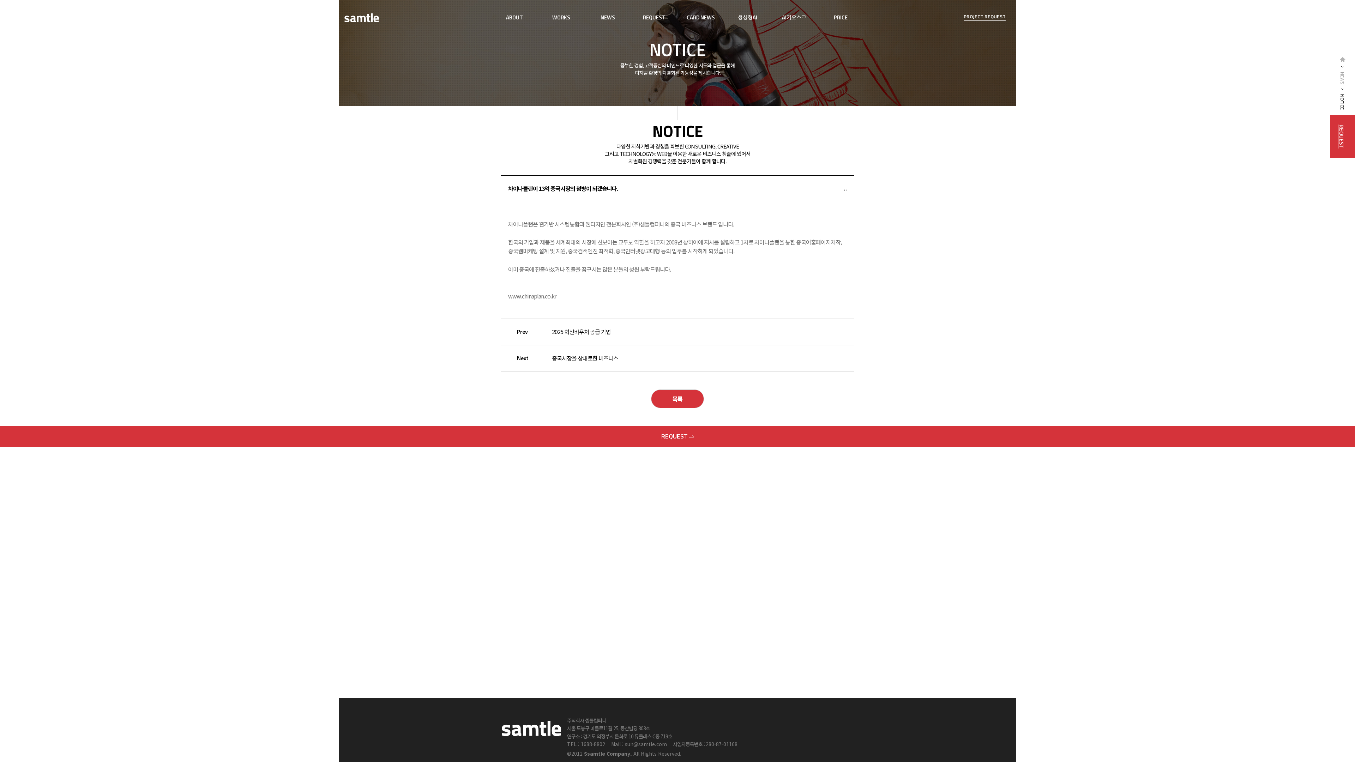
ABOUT (514, 17)
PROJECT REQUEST (985, 16)
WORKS (561, 17)
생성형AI (747, 17)
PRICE (841, 17)
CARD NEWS (701, 17)
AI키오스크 (794, 17)
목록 (677, 398)
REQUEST (654, 17)
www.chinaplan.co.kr (532, 296)
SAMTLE (361, 17)
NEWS (608, 17)
